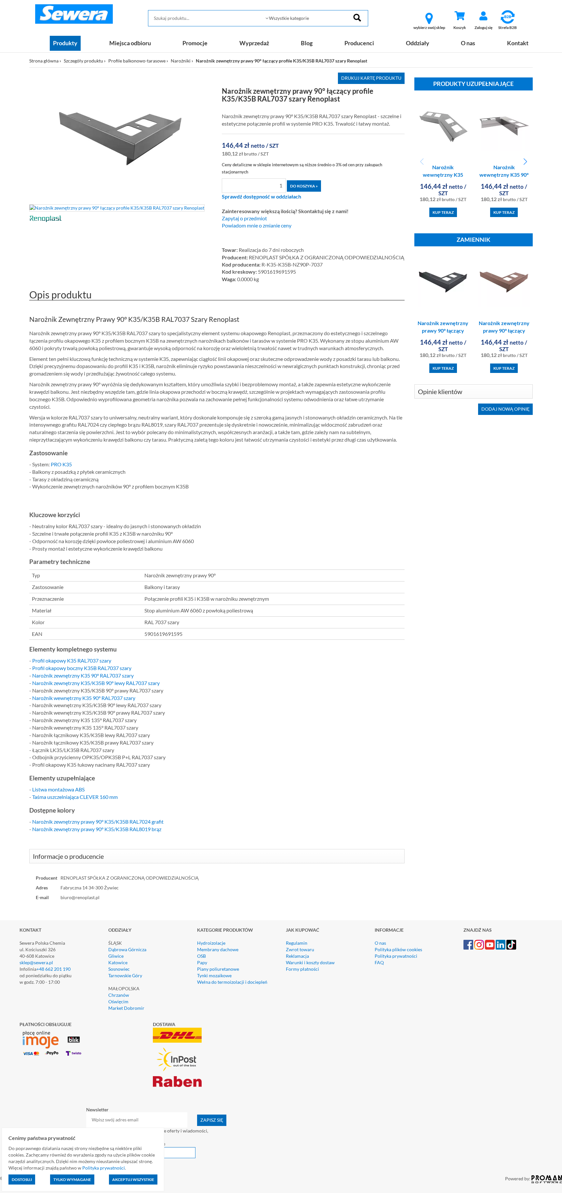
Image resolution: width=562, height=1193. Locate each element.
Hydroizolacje (211, 943)
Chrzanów (118, 995)
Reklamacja (297, 956)
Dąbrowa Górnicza (127, 949)
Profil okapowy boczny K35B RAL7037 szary (81, 668)
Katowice (117, 962)
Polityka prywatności (396, 956)
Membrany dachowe (217, 949)
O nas (468, 43)
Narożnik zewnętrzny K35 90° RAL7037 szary (83, 675)
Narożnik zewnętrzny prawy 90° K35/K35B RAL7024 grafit (98, 821)
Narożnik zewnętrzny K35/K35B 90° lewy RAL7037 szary (96, 683)
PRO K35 (61, 464)
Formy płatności (302, 969)
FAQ (379, 962)
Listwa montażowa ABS (58, 789)
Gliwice (116, 956)
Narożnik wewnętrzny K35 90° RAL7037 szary (83, 698)
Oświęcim (118, 1001)
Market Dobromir (126, 1008)
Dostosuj (22, 1179)
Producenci (359, 43)
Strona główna (44, 60)
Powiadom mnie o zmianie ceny (256, 225)
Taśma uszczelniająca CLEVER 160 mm (75, 797)
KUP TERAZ (443, 212)
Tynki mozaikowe (214, 975)
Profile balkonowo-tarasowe (137, 60)
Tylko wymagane (72, 1179)
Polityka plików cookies (398, 949)
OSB (201, 956)
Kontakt (518, 43)
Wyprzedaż (254, 43)
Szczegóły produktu (83, 60)
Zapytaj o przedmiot (244, 218)
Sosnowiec (119, 969)
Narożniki (181, 60)
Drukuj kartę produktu (371, 78)
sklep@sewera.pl (36, 962)
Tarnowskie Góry (125, 975)
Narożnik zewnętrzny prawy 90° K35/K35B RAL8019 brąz (96, 829)
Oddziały (417, 43)
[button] (525, 162)
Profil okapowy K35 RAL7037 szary (71, 660)
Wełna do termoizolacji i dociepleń (232, 982)
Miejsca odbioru (130, 43)
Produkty (65, 43)
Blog (307, 43)
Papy (202, 962)
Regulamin (296, 943)
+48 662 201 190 (53, 969)
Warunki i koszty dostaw (310, 962)
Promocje (194, 43)
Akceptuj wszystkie (133, 1179)
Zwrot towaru (300, 949)
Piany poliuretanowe (218, 969)
